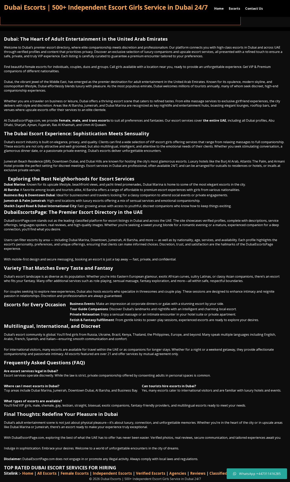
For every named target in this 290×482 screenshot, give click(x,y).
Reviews (198, 473)
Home (219, 8)
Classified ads (222, 473)
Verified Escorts (150, 473)
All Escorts (47, 473)
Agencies (177, 473)
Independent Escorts (112, 473)
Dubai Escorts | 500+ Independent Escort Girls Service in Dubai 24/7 (106, 7)
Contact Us (254, 8)
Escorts (234, 8)
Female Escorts (75, 473)
